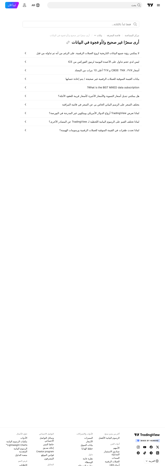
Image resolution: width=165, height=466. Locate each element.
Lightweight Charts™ (16, 445)
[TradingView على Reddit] (138, 453)
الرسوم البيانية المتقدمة (20, 450)
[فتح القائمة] (158, 5)
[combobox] (81, 24)
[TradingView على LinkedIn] (157, 453)
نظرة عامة (88, 458)
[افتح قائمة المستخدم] (24, 5)
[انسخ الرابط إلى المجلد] (68, 42)
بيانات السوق (87, 445)
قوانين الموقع (47, 455)
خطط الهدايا (87, 448)
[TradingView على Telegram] (151, 453)
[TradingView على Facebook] (151, 447)
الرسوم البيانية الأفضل (109, 437)
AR (33, 5)
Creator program (45, 451)
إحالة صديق (48, 447)
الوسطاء (89, 462)
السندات (116, 457)
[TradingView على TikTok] (144, 453)
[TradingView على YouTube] (144, 447)
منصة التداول (21, 455)
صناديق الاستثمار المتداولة (112, 453)
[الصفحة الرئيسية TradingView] (150, 5)
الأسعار (89, 441)
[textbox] (79, 24)
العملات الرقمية (112, 461)
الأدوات (23, 437)
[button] (132, 35)
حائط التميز (48, 444)
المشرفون (49, 458)
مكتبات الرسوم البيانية (16, 441)
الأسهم (116, 447)
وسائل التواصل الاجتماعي (47, 439)
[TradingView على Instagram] (138, 447)
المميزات (88, 437)
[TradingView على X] (157, 447)
